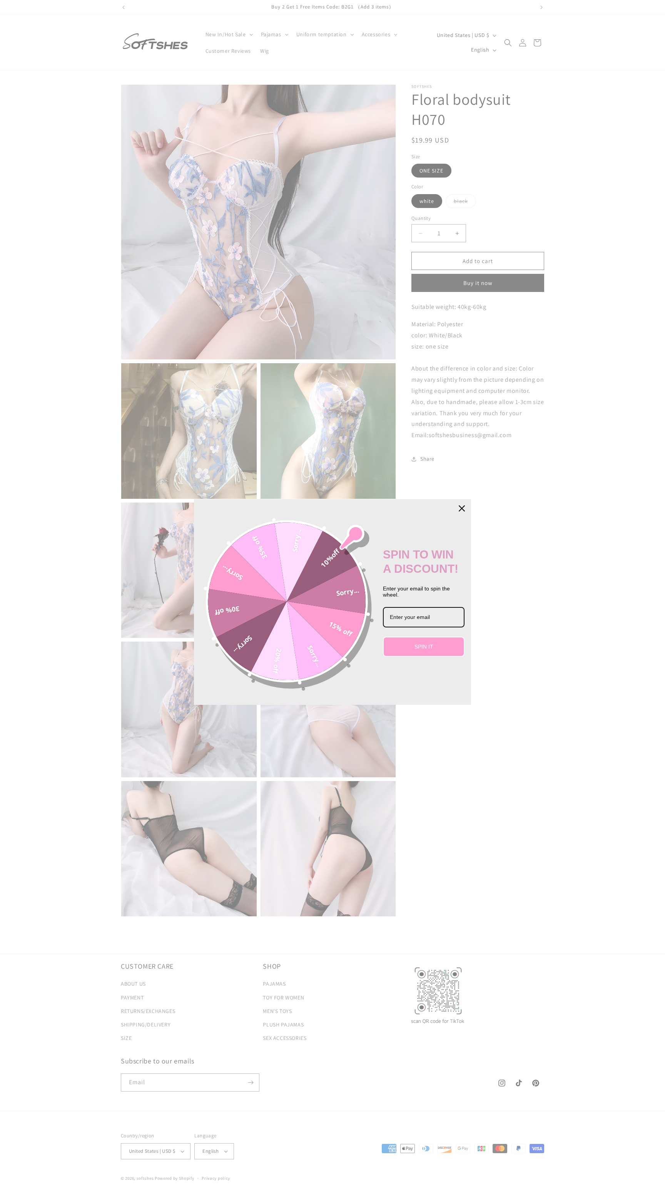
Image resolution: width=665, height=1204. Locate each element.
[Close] (462, 508)
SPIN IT (423, 647)
